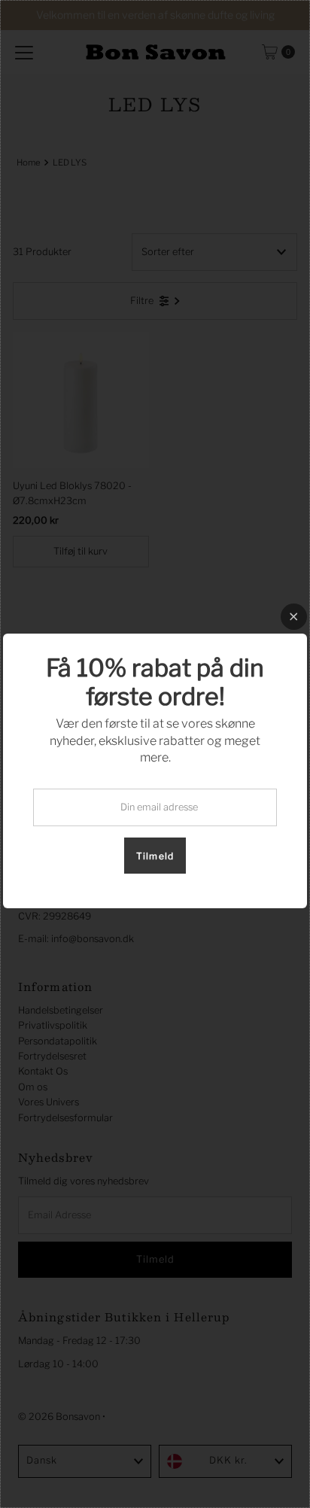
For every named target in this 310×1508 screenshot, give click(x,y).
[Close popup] (294, 617)
